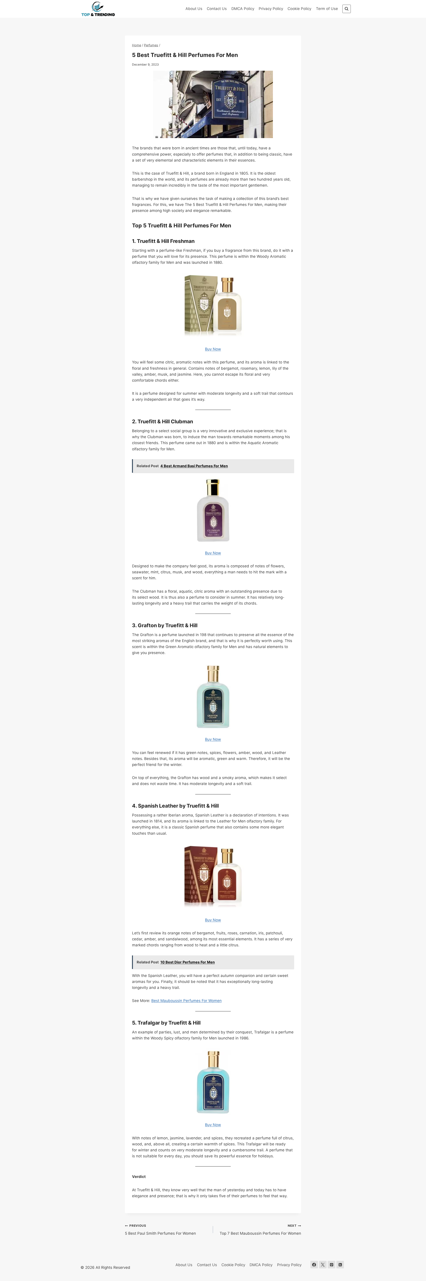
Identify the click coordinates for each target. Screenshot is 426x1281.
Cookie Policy (299, 8)
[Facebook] (314, 1264)
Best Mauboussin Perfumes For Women (186, 1000)
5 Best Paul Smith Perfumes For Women (160, 1230)
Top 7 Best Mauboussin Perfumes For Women (260, 1230)
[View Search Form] (346, 9)
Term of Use (327, 8)
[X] (323, 1264)
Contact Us (217, 8)
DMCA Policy (242, 8)
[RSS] (340, 1264)
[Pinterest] (331, 1264)
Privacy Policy (271, 8)
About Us (193, 8)
